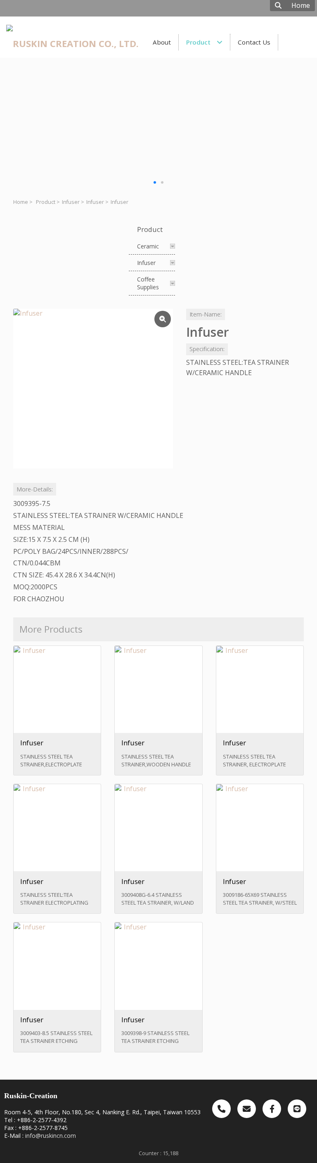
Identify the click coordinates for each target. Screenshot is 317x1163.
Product (45, 202)
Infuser (71, 202)
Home (20, 202)
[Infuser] (93, 388)
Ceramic (148, 246)
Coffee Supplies (148, 283)
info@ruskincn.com (50, 1135)
